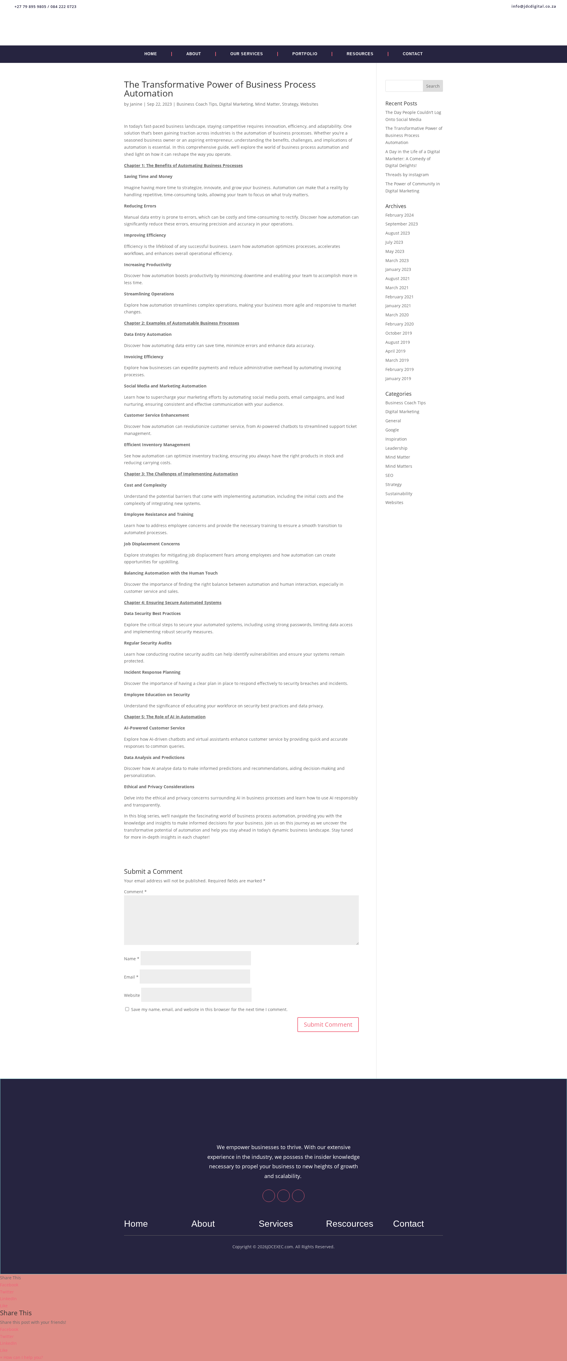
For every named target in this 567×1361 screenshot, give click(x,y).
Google (392, 430)
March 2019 (397, 360)
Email (131, 977)
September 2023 (401, 224)
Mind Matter (267, 104)
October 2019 (398, 333)
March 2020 (397, 315)
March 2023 (397, 260)
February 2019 (399, 369)
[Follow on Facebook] (269, 1196)
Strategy (290, 104)
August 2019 (397, 342)
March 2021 (397, 287)
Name (131, 958)
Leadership (396, 448)
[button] (21, 1357)
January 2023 (398, 269)
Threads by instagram (407, 174)
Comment (135, 891)
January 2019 (398, 378)
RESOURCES (360, 54)
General (393, 420)
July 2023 (394, 242)
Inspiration (396, 439)
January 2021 (398, 305)
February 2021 (399, 297)
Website (132, 995)
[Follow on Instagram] (298, 1196)
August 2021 (397, 278)
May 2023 (394, 251)
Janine (136, 104)
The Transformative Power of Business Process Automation (413, 135)
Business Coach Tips (197, 104)
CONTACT (413, 54)
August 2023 (397, 233)
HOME (150, 54)
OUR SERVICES (246, 54)
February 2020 (399, 324)
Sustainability (398, 493)
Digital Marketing (236, 104)
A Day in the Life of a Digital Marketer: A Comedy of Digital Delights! (412, 159)
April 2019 (395, 351)
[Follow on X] (283, 1196)
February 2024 (399, 215)
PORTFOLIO (304, 54)
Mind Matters (398, 466)
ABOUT (193, 54)
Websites (309, 104)
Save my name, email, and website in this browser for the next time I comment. (209, 1009)
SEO (389, 475)
